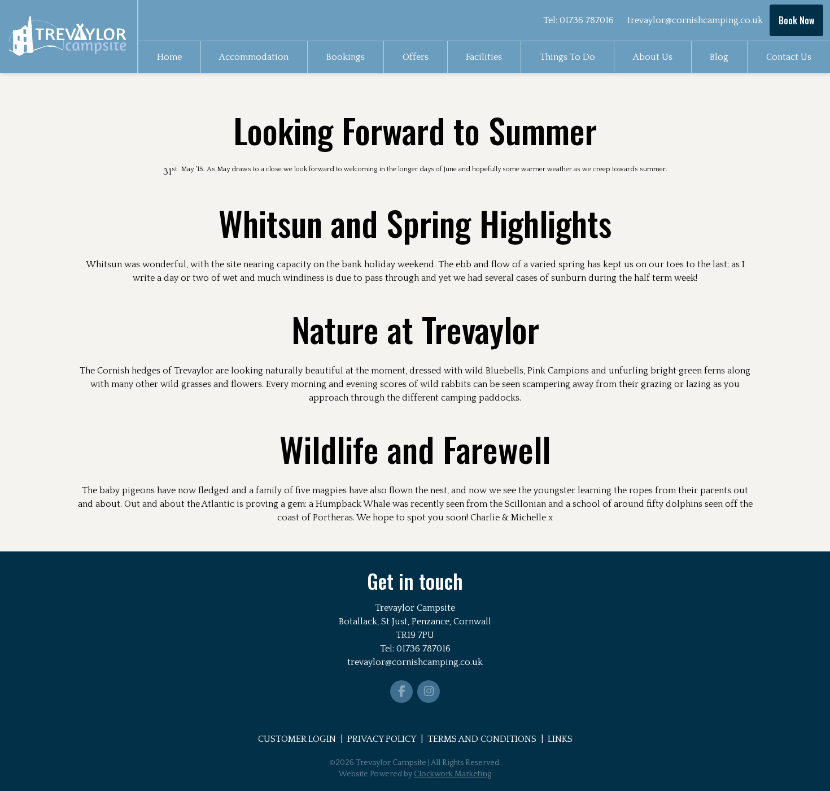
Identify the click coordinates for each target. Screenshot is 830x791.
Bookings (345, 57)
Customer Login (297, 739)
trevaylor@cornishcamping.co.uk (695, 20)
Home (169, 57)
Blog (719, 57)
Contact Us (788, 57)
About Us (652, 57)
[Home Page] (68, 36)
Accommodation (254, 57)
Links (560, 739)
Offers (416, 57)
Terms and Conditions (481, 739)
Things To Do (567, 57)
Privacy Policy (381, 739)
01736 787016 (587, 20)
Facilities (484, 57)
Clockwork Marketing (452, 774)
